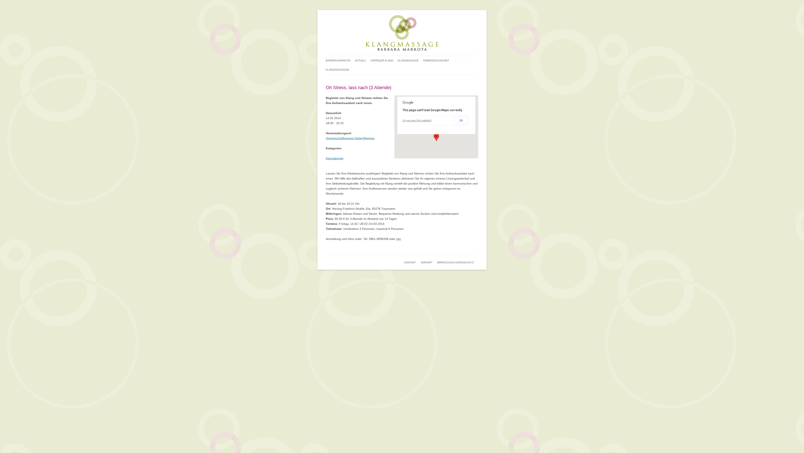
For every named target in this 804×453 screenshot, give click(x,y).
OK (461, 120)
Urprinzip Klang (382, 60)
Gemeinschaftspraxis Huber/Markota (350, 138)
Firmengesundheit (436, 60)
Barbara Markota (338, 60)
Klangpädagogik (337, 69)
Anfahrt (426, 262)
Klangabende (334, 158)
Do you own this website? (417, 120)
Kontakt (410, 262)
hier (398, 239)
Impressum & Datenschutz (455, 262)
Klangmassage (408, 60)
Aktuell (360, 60)
